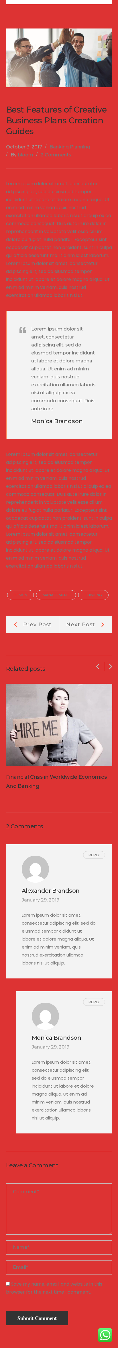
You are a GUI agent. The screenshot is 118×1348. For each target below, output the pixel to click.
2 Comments (56, 155)
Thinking (93, 595)
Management (56, 595)
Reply (94, 855)
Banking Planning (70, 147)
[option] (59, 737)
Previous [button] (97, 666)
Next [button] (110, 666)
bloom (25, 155)
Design (20, 595)
